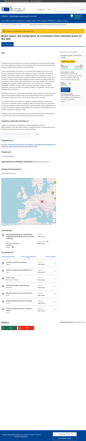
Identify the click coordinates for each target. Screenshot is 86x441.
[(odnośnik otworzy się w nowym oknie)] (14, 8)
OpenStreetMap (13, 224)
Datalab (59, 21)
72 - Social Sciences (7, 156)
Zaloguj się (41, 9)
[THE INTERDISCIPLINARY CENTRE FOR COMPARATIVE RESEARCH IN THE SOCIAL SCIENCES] (42, 201)
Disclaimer (4, 225)
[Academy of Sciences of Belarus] (52, 192)
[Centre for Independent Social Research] (55, 182)
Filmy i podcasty (42, 21)
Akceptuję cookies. (64, 434)
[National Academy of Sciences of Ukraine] (55, 198)
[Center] (54, 218)
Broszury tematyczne (18, 21)
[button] (49, 9)
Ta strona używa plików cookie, (11, 434)
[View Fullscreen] (54, 212)
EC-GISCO (27, 224)
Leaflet (3, 224)
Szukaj (65, 21)
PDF (27, 328)
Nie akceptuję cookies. (64, 438)
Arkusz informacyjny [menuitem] (7, 44)
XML (10, 328)
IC (25, 24)
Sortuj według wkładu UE (28, 256)
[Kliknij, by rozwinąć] (55, 263)
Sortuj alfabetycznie (8, 256)
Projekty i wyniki (31, 21)
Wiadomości (52, 21)
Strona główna (6, 21)
